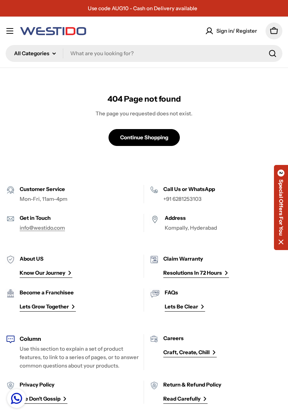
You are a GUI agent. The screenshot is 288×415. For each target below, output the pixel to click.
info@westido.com (42, 227)
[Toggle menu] (10, 31)
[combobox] (144, 53)
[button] (281, 207)
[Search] (272, 53)
